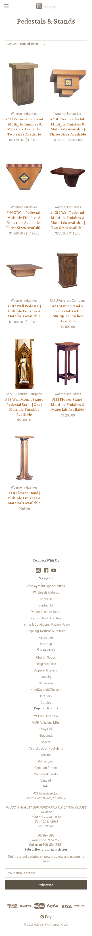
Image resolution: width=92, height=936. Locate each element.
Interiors (46, 696)
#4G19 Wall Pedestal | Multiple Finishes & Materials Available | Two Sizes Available (68, 220)
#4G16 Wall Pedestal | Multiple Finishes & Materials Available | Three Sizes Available (68, 127)
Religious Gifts (46, 664)
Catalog (46, 702)
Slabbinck (46, 735)
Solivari (46, 742)
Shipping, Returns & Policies (46, 631)
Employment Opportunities (46, 586)
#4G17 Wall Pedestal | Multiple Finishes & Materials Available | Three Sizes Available (24, 220)
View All (46, 780)
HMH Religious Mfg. (46, 722)
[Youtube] (53, 570)
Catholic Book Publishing (46, 748)
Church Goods (46, 657)
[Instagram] (38, 570)
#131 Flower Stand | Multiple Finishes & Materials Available (24, 498)
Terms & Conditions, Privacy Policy (46, 624)
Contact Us (46, 605)
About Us (46, 599)
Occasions (46, 683)
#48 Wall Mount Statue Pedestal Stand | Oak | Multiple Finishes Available (24, 407)
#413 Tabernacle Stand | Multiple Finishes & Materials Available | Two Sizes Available (24, 127)
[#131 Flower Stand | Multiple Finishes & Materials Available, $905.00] (24, 457)
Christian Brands (46, 768)
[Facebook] (46, 570)
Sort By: (12, 43)
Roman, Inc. (46, 761)
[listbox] (33, 43)
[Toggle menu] (6, 6)
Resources (46, 637)
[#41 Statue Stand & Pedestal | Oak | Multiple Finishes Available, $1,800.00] (68, 270)
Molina (46, 755)
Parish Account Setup (46, 612)
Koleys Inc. (46, 729)
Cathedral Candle (46, 774)
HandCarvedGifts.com (46, 689)
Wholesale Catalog (46, 592)
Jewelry (46, 677)
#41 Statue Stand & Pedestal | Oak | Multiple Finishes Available (68, 313)
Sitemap (46, 644)
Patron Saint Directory (46, 618)
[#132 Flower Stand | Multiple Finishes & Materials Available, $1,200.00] (68, 364)
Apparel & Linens (46, 670)
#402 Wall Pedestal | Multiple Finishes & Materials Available (24, 311)
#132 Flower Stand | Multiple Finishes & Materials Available (68, 404)
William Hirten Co (46, 716)
